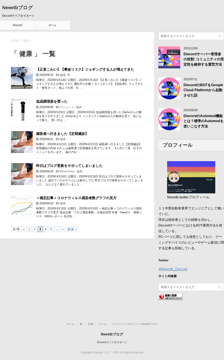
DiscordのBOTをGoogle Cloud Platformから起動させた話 (203, 90)
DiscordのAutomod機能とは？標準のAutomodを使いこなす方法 (204, 121)
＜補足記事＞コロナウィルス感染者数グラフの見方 (76, 198)
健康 (63, 75)
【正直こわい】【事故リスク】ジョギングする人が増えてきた (85, 69)
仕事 (90, 324)
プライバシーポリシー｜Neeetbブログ (135, 324)
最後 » (72, 229)
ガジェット (67, 107)
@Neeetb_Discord (172, 269)
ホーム (52, 25)
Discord (17, 25)
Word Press (67, 171)
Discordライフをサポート (112, 342)
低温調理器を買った (52, 101)
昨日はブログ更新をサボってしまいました (69, 166)
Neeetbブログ (17, 7)
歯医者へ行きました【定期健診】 (62, 133)
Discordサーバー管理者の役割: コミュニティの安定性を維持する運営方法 (204, 59)
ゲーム (103, 324)
